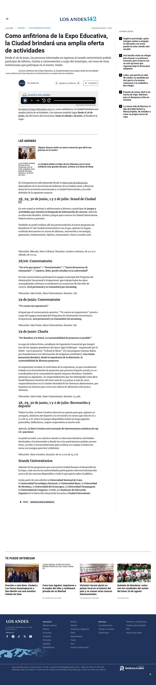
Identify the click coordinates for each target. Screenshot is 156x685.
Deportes (46, 644)
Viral (72, 644)
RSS (128, 629)
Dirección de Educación (74, 182)
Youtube (30, 636)
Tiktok (18, 636)
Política (46, 629)
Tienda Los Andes (106, 629)
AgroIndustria (76, 636)
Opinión (74, 625)
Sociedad (20, 28)
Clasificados (103, 633)
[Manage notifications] (150, 674)
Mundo (74, 622)
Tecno (73, 640)
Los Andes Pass (105, 625)
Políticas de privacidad (136, 625)
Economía (47, 633)
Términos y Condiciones (136, 622)
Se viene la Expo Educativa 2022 (35, 109)
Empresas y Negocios (80, 629)
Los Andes (9, 28)
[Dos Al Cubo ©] (132, 670)
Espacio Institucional (79, 647)
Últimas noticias (50, 625)
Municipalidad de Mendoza (42, 502)
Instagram (13, 636)
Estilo (73, 633)
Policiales (47, 640)
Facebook (7, 636)
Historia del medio (134, 633)
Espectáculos (48, 647)
